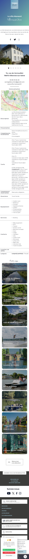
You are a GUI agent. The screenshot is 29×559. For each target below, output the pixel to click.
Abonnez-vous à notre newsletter (14, 473)
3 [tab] (13, 68)
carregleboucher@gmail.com (14, 82)
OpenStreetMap (25, 110)
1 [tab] (8, 68)
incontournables (6, 508)
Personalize (9, 555)
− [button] (2, 94)
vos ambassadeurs (7, 515)
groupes (4, 510)
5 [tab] (18, 68)
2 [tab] (10, 68)
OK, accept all (9, 549)
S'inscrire (20, 551)
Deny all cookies (9, 552)
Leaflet (20, 110)
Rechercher (18, 557)
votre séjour (5, 513)
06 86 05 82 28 (14, 80)
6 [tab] (20, 68)
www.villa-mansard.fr (14, 84)
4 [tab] (15, 68)
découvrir (4, 505)
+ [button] (2, 92)
